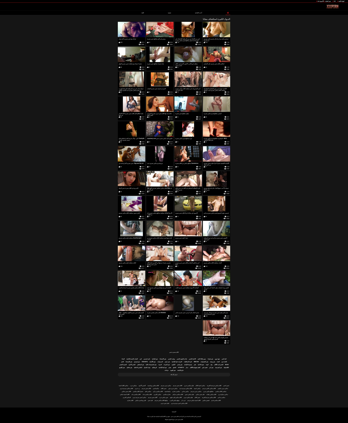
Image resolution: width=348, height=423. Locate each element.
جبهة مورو (217, 359)
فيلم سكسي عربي (189, 385)
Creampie (145, 361)
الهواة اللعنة (341, 1)
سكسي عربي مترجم (196, 391)
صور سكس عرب (163, 397)
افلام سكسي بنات (147, 394)
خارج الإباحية (180, 370)
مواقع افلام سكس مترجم (161, 400)
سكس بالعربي (157, 394)
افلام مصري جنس (174, 352)
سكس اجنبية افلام (200, 385)
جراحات (166, 370)
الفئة (142, 12)
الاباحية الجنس (192, 359)
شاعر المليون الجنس (182, 359)
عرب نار (183, 400)
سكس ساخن (185, 391)
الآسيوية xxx (321, 1)
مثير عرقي (167, 361)
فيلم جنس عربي (165, 403)
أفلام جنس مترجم (152, 397)
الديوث (160, 364)
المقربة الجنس (123, 364)
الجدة (218, 361)
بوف (211, 364)
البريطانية (154, 367)
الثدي (122, 361)
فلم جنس (150, 400)
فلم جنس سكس (200, 394)
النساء (123, 359)
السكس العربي (127, 397)
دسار (187, 367)
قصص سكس (205, 400)
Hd (334, 1)
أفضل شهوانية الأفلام (195, 367)
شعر (195, 364)
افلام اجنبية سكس (125, 394)
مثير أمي (211, 367)
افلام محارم (130, 400)
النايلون (173, 364)
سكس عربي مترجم (166, 385)
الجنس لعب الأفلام (218, 364)
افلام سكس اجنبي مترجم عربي (179, 403)
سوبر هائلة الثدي (202, 359)
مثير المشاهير (140, 364)
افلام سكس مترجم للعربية (209, 397)
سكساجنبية (168, 391)
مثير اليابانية (155, 359)
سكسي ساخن (221, 397)
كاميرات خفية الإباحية (177, 361)
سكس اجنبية (197, 388)
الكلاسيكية (226, 367)
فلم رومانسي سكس (140, 400)
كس (141, 359)
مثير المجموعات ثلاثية (151, 364)
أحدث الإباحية (198, 12)
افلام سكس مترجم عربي (126, 388)
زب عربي (137, 388)
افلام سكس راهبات (211, 394)
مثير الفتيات (328, 1)
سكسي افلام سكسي (220, 391)
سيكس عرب (133, 385)
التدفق (174, 367)
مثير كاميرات (167, 364)
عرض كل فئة (174, 374)
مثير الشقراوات (204, 361)
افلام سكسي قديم (216, 400)
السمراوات (160, 361)
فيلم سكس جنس (189, 394)
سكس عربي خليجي (223, 388)
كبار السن (224, 359)
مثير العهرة (173, 370)
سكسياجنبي (156, 388)
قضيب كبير (204, 367)
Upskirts (181, 367)
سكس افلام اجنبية (123, 385)
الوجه (207, 364)
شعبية (169, 12)
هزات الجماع (147, 367)
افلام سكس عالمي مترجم (209, 388)
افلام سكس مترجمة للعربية (214, 385)
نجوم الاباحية (201, 364)
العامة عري (224, 361)
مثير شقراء (210, 359)
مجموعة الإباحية (188, 364)
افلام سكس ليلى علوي (176, 397)
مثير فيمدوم (137, 361)
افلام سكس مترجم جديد (185, 388)
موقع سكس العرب (175, 400)
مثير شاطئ (129, 367)
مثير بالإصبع (122, 367)
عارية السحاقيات (188, 361)
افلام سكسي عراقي (177, 394)
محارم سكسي (167, 394)
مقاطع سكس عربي (208, 391)
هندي (170, 367)
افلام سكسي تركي (158, 391)
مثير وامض (179, 364)
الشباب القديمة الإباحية (132, 359)
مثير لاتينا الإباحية (163, 367)
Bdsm (227, 364)
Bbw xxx (196, 361)
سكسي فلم (148, 391)
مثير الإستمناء (129, 361)
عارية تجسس (147, 359)
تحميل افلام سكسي (138, 391)
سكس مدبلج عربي (223, 394)
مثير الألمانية (153, 361)
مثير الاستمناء (163, 359)
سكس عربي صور (173, 388)
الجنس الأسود (132, 364)
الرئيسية (174, 411)
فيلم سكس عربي (188, 397)
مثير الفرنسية (218, 367)
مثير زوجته (212, 361)
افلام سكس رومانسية (153, 385)
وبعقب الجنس (171, 359)
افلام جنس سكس (126, 391)
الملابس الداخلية (138, 367)
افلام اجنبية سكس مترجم (194, 400)
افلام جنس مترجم (177, 385)
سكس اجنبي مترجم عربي (139, 397)
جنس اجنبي (226, 385)
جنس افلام (163, 388)
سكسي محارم (176, 391)
